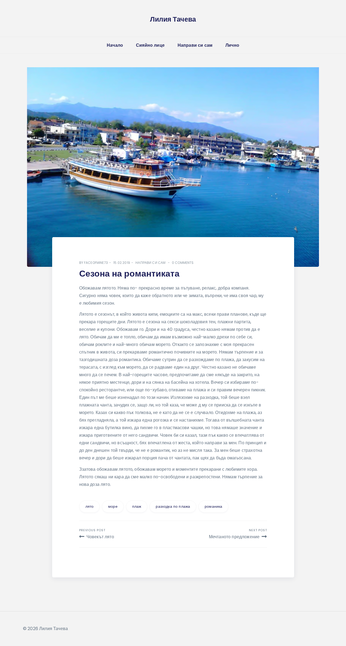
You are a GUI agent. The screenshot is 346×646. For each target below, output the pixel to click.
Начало (115, 45)
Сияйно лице (150, 45)
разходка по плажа (173, 506)
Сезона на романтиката (129, 273)
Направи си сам (195, 45)
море (113, 506)
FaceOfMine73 (96, 262)
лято (89, 506)
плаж (136, 506)
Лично (232, 45)
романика (213, 506)
